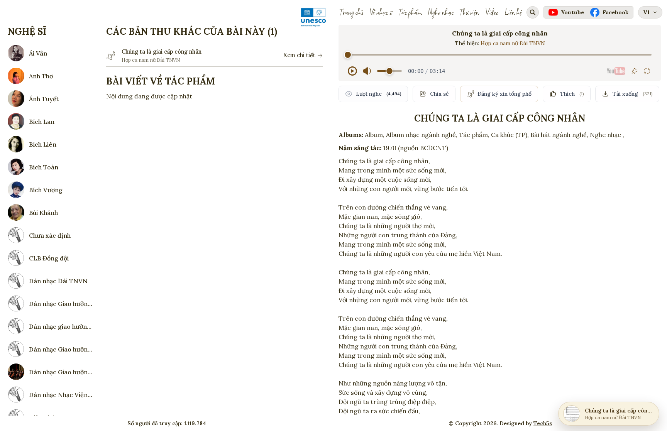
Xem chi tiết (299, 55)
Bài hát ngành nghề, (559, 135)
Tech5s (542, 423)
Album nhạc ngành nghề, (421, 135)
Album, (374, 135)
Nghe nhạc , (607, 135)
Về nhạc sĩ (381, 12)
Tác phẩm (410, 12)
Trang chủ (351, 12)
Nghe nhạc (441, 12)
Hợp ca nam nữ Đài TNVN (513, 43)
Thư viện (469, 12)
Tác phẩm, (474, 135)
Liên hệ (513, 12)
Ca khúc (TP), (510, 135)
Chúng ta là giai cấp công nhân (161, 51)
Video (491, 12)
